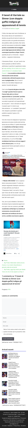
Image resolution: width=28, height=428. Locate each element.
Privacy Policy (17, 425)
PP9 (9, 289)
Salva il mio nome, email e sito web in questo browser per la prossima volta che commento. (14, 332)
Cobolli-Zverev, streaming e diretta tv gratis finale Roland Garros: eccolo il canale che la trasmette (14, 365)
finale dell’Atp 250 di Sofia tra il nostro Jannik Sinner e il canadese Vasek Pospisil (14, 71)
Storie (5, 260)
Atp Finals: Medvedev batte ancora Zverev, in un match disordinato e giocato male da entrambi (13, 265)
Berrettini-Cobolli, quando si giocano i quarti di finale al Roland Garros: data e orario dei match (14, 392)
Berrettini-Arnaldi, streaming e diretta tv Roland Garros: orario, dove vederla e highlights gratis (14, 383)
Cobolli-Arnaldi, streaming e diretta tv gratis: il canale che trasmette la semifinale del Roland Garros (13, 374)
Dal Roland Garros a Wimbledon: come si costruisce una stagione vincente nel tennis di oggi (14, 356)
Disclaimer (23, 425)
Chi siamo (4, 425)
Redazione (10, 425)
